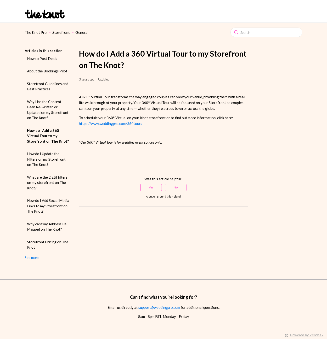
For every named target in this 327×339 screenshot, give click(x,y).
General (81, 32)
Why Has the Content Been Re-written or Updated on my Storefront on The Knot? (47, 109)
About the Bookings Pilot (47, 71)
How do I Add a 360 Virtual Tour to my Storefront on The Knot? (48, 135)
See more (32, 257)
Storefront (61, 32)
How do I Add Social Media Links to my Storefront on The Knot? (48, 205)
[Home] (45, 14)
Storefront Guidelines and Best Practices (47, 86)
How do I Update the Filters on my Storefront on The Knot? (46, 159)
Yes (151, 187)
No (176, 187)
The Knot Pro (36, 32)
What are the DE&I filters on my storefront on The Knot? (47, 182)
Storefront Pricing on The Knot (47, 245)
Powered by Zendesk (306, 335)
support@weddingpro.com (159, 307)
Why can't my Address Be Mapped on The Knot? (47, 227)
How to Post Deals (42, 58)
